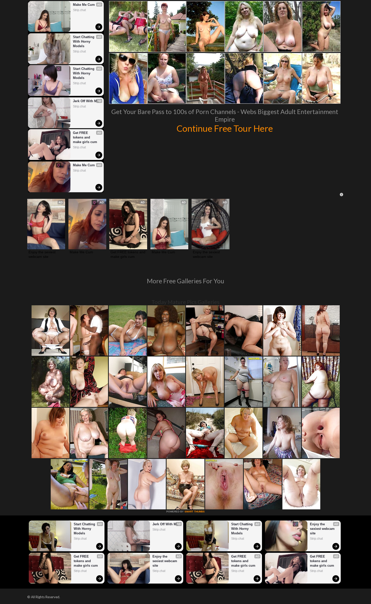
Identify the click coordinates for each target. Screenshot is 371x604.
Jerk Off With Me (86, 101)
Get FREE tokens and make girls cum (85, 137)
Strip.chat (79, 10)
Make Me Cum (84, 5)
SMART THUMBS (194, 511)
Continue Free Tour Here (224, 128)
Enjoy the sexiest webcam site (43, 254)
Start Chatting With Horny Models (84, 41)
